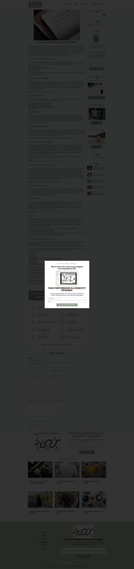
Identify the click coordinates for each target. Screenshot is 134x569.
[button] (85, 263)
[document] (67, 284)
